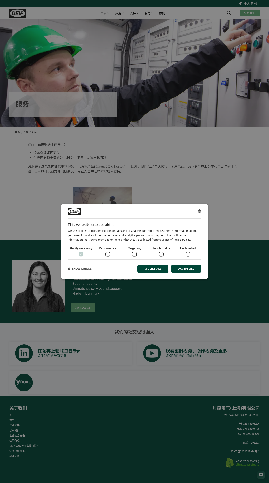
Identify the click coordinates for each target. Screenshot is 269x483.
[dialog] (134, 241)
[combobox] (199, 211)
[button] (80, 269)
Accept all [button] (186, 268)
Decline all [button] (152, 268)
